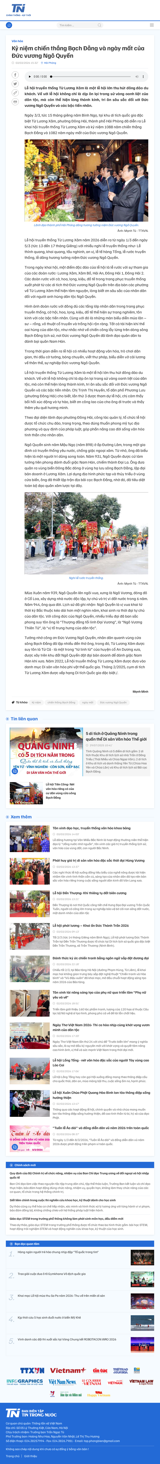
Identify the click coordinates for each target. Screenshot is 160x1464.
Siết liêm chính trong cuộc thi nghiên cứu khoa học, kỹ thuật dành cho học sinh (63, 1200)
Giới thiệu (30, 1456)
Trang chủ (13, 1456)
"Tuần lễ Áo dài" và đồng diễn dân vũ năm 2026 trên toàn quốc (101, 1128)
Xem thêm (21, 816)
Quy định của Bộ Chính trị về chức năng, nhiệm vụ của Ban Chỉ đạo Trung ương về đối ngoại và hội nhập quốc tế (79, 1175)
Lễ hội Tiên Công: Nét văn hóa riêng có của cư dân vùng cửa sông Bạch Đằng (61, 790)
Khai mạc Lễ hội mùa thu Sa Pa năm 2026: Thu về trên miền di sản (61, 1296)
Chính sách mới (25, 1165)
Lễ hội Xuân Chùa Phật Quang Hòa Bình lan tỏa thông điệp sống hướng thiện (101, 1094)
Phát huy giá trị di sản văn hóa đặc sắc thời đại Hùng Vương (99, 860)
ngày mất (87, 702)
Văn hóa (17, 41)
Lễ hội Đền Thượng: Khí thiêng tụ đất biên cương (89, 893)
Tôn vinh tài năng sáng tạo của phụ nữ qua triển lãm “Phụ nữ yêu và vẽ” (99, 994)
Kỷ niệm (36, 702)
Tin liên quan (24, 718)
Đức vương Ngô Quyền (113, 702)
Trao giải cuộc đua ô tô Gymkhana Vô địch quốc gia (52, 1274)
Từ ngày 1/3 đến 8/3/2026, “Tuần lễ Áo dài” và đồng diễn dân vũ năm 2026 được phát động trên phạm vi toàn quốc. (98, 1142)
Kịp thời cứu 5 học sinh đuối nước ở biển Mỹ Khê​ (49, 1317)
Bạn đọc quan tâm (27, 1244)
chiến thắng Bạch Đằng (61, 702)
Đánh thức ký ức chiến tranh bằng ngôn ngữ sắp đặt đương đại (101, 958)
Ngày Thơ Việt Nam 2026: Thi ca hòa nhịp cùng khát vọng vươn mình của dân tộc (101, 1027)
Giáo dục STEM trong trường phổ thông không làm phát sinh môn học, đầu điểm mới (66, 1219)
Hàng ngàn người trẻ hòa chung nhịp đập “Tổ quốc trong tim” (58, 1252)
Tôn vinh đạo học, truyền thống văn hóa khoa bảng (92, 828)
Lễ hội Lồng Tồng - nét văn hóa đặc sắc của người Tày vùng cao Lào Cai (101, 1062)
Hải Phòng (50, 62)
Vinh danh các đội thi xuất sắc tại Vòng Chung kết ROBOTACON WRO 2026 (67, 1339)
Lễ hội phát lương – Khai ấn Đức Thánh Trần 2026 (91, 925)
